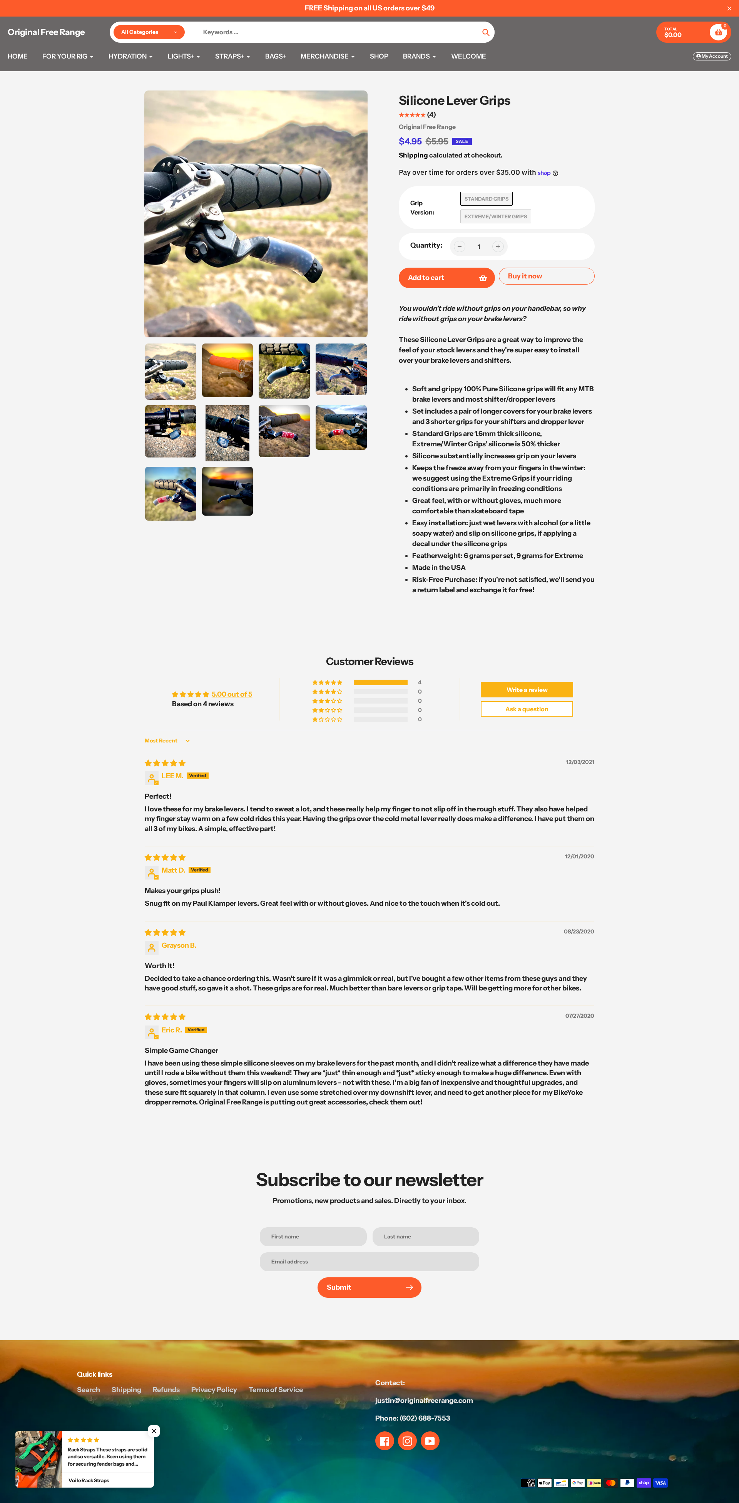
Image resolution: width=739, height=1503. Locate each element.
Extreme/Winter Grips (496, 216)
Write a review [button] (527, 690)
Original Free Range (46, 32)
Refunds (166, 1390)
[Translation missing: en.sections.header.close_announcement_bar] (729, 8)
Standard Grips (486, 199)
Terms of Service (276, 1390)
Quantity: (426, 245)
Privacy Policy (214, 1390)
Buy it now (525, 276)
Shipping (413, 155)
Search (88, 1390)
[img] (165, 763)
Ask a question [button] (526, 709)
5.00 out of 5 (232, 694)
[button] (328, 682)
